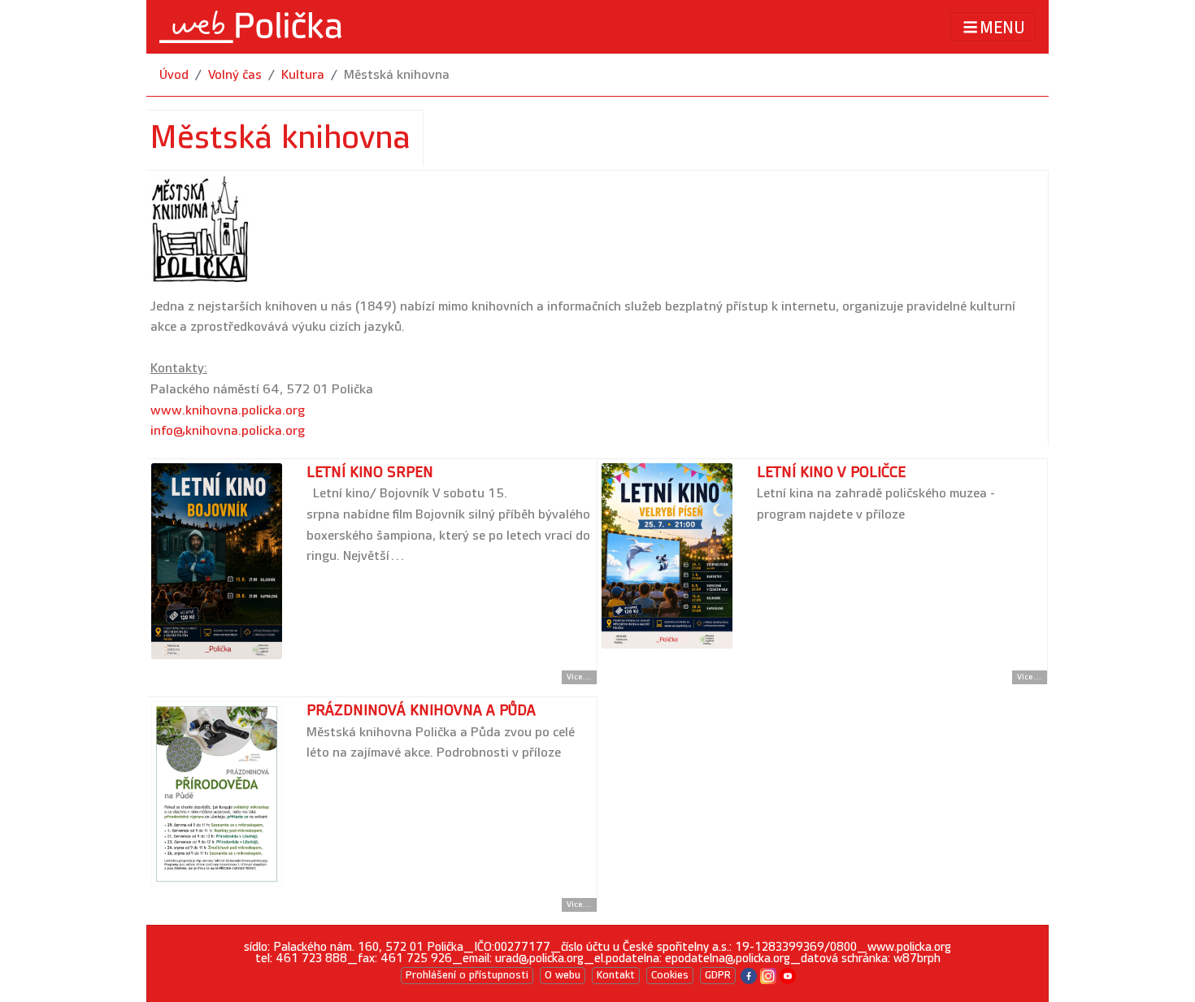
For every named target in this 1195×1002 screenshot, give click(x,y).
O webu (562, 975)
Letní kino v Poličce (831, 472)
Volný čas (235, 75)
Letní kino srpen (369, 472)
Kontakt (616, 975)
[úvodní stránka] (250, 27)
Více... (579, 677)
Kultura (302, 75)
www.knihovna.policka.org (227, 411)
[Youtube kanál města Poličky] (788, 975)
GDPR (718, 975)
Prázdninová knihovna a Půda (421, 710)
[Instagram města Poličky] (768, 975)
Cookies (670, 975)
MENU (1002, 27)
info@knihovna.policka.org (227, 431)
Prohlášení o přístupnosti (467, 975)
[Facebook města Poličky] (749, 975)
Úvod (174, 75)
